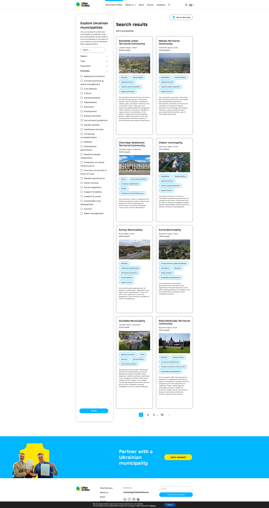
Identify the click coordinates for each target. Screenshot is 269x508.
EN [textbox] (190, 5)
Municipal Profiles (114, 5)
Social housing (91, 183)
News (141, 5)
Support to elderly (93, 192)
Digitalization (90, 102)
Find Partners (106, 488)
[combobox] (191, 4)
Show (94, 411)
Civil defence (90, 89)
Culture (87, 93)
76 (162, 414)
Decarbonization (92, 98)
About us (129, 5)
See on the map (183, 17)
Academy (161, 5)
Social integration (92, 187)
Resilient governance (94, 178)
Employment (90, 111)
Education (89, 107)
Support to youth (92, 196)
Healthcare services (93, 129)
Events (150, 5)
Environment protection (96, 120)
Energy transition (92, 116)
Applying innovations (94, 76)
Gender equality (92, 125)
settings (152, 506)
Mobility (88, 142)
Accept (169, 505)
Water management (94, 213)
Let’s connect (178, 457)
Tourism (88, 209)
